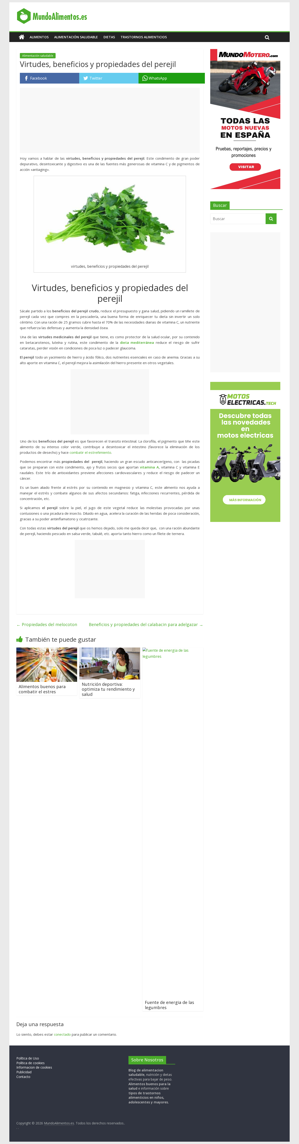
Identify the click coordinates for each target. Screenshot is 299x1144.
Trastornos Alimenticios (144, 37)
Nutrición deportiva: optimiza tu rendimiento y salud (108, 689)
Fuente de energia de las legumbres (169, 1005)
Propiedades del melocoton (46, 624)
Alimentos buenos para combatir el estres (42, 689)
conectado (62, 1034)
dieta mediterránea (137, 342)
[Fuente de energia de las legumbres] (172, 650)
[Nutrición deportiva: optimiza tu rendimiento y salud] (109, 650)
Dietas (109, 37)
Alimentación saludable (76, 37)
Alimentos (39, 37)
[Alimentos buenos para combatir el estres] (46, 650)
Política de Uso (27, 1058)
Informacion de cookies (34, 1067)
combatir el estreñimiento (90, 452)
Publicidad (24, 1072)
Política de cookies (30, 1063)
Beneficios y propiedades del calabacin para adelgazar (146, 624)
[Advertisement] (110, 120)
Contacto (23, 1076)
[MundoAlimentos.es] (21, 37)
